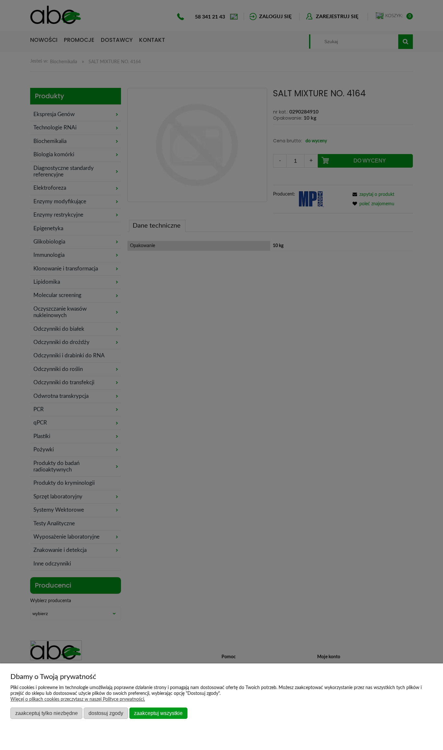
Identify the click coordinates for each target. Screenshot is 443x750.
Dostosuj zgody (106, 713)
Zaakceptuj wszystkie (158, 713)
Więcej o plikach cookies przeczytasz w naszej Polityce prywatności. (77, 699)
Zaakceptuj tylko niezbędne (46, 713)
